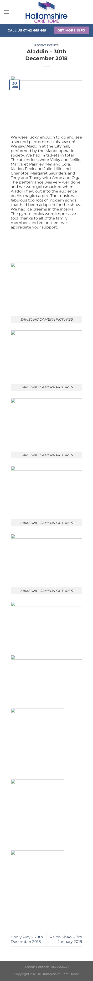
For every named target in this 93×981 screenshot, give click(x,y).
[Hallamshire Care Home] (46, 12)
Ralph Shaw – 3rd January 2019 (66, 939)
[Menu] (6, 12)
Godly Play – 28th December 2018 (27, 939)
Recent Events (46, 45)
